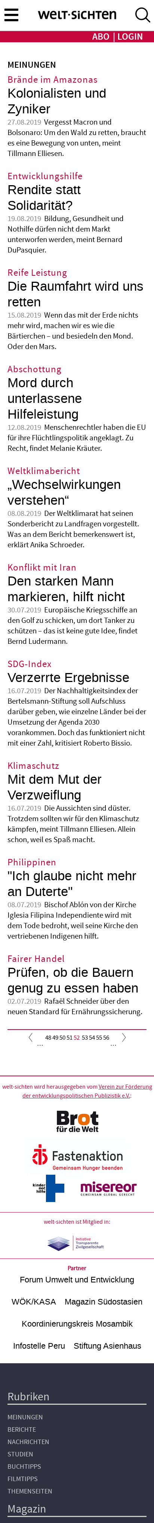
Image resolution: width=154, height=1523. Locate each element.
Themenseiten (29, 1491)
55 (99, 1038)
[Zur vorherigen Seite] (32, 1039)
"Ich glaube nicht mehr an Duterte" (71, 884)
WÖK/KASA (34, 1301)
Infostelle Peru (39, 1345)
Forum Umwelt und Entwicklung (77, 1279)
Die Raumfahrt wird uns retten (75, 294)
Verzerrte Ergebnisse (68, 677)
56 (106, 1038)
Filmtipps (22, 1479)
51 (70, 1038)
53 (85, 1038)
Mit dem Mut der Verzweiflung (54, 787)
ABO (101, 37)
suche (142, 14)
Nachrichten (28, 1442)
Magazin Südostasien (103, 1301)
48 (48, 1038)
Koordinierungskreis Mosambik (77, 1323)
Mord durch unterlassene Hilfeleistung (44, 398)
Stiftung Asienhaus (107, 1345)
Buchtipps (24, 1466)
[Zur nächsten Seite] (122, 1039)
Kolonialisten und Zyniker (56, 101)
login (130, 37)
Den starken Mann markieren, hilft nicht (66, 589)
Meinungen (25, 1417)
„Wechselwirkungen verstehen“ (64, 492)
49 (55, 1038)
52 (77, 1040)
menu (11, 14)
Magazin (26, 1509)
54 (92, 1038)
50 (62, 1038)
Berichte (21, 1429)
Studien (20, 1454)
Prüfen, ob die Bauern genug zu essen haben (72, 980)
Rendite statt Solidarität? (44, 197)
